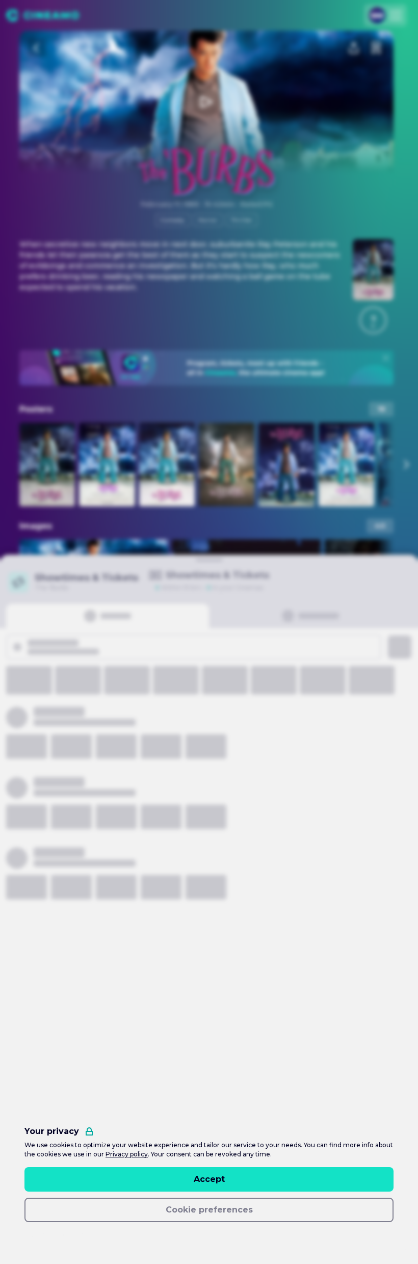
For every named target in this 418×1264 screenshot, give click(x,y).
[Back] (37, 48)
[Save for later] (376, 48)
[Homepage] (42, 15)
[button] (373, 320)
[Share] (354, 48)
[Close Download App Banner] (386, 358)
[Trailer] (206, 102)
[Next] (406, 464)
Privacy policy (127, 1154)
